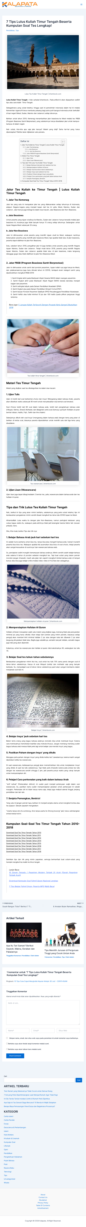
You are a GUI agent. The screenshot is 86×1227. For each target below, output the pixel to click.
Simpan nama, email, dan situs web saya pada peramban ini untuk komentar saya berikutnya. (43, 1038)
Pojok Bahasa (9, 1161)
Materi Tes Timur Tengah (31, 156)
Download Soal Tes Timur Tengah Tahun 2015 (23, 843)
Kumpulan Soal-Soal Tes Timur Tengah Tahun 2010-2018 (42, 181)
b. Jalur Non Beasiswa (34, 151)
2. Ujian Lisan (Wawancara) (34, 160)
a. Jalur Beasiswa (33, 149)
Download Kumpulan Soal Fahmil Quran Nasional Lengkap (33, 881)
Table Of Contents (43, 1205)
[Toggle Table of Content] (61, 142)
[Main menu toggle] (81, 4)
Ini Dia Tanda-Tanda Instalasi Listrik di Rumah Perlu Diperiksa (27, 1099)
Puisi (5, 1164)
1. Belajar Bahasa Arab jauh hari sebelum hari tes (40, 165)
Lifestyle (7, 1146)
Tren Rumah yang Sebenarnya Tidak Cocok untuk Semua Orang (28, 1091)
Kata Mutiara (8, 1135)
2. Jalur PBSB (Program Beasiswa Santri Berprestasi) (42, 153)
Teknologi (7, 1172)
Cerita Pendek (9, 1120)
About (43, 1195)
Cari (5, 1076)
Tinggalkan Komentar (13, 955)
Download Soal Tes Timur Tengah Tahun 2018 (23, 851)
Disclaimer (43, 1200)
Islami (6, 1131)
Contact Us (43, 1197)
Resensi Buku (9, 1168)
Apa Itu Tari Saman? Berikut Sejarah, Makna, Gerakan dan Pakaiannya (20, 948)
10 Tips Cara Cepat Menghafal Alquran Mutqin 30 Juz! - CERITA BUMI (40, 981)
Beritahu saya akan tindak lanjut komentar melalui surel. (28, 1044)
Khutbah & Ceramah (11, 1138)
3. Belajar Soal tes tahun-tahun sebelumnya (39, 169)
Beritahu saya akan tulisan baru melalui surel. (24, 1049)
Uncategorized (9, 1179)
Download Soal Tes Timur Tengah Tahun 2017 (23, 849)
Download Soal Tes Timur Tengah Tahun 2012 (23, 838)
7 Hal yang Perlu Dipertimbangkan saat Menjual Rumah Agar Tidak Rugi (31, 1095)
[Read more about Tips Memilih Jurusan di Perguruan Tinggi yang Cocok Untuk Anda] (62, 935)
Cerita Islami (8, 1116)
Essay (6, 1124)
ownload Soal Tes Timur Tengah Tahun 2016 (24, 846)
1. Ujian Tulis (29, 158)
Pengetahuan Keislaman (13, 1157)
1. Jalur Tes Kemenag (31, 147)
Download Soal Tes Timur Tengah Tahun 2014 (23, 841)
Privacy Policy (43, 1203)
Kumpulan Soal (9, 1142)
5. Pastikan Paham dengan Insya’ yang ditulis (39, 174)
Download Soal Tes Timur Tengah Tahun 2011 (23, 835)
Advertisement (42, 1208)
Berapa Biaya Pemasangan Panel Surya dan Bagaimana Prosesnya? (29, 1106)
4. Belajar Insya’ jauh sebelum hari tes (37, 172)
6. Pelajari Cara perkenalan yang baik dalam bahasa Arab (44, 176)
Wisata (6, 1183)
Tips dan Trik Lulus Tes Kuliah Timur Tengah (37, 163)
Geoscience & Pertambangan (15, 1127)
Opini (6, 1150)
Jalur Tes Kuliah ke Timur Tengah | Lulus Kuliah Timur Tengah (43, 145)
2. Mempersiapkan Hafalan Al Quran (36, 167)
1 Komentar (48, 957)
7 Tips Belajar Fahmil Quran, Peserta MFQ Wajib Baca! (31, 886)
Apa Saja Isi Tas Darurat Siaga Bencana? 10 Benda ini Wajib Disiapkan (30, 1103)
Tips (17, 31)
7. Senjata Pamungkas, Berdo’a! (35, 178)
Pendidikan (10, 31)
